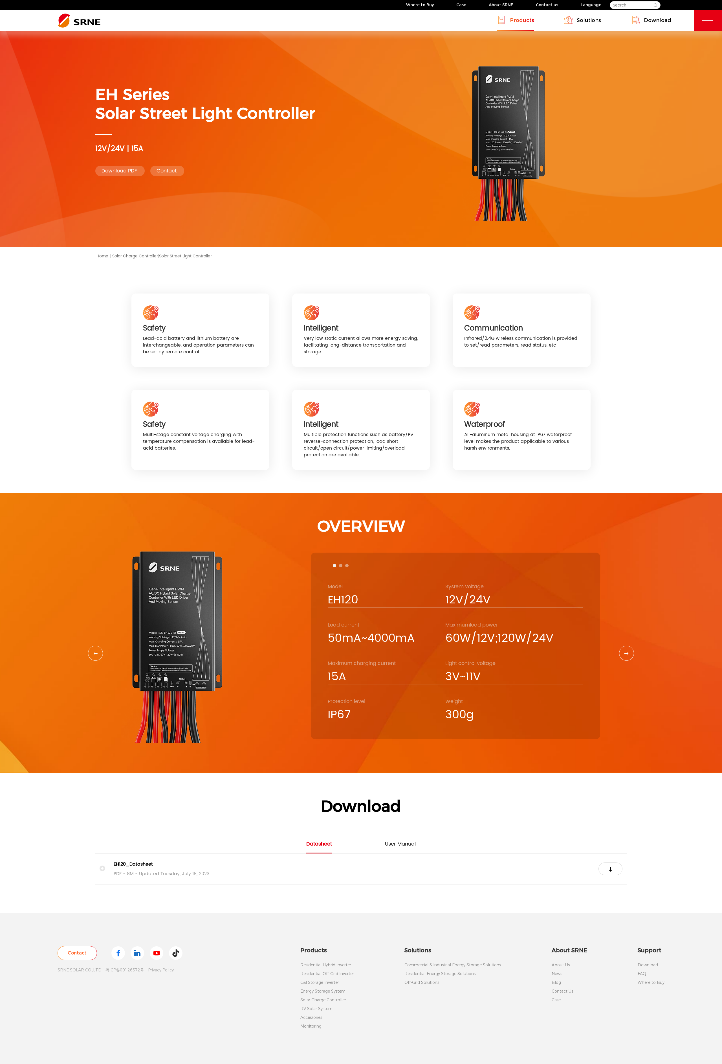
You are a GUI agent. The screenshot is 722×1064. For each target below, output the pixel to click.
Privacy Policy (161, 970)
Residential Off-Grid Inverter (327, 973)
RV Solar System (316, 1008)
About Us (561, 964)
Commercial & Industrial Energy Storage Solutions (452, 964)
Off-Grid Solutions (421, 982)
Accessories (311, 1017)
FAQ (642, 973)
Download (657, 20)
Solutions (589, 20)
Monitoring (311, 1026)
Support (649, 950)
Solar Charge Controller (135, 256)
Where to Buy (420, 4)
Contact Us (562, 991)
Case (461, 4)
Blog (556, 982)
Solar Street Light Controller (185, 256)
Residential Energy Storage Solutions (440, 973)
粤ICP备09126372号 (124, 970)
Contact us (547, 4)
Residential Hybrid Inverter (325, 964)
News (557, 973)
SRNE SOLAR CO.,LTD (80, 970)
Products (522, 20)
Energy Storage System (322, 991)
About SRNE (501, 4)
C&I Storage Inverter (319, 982)
